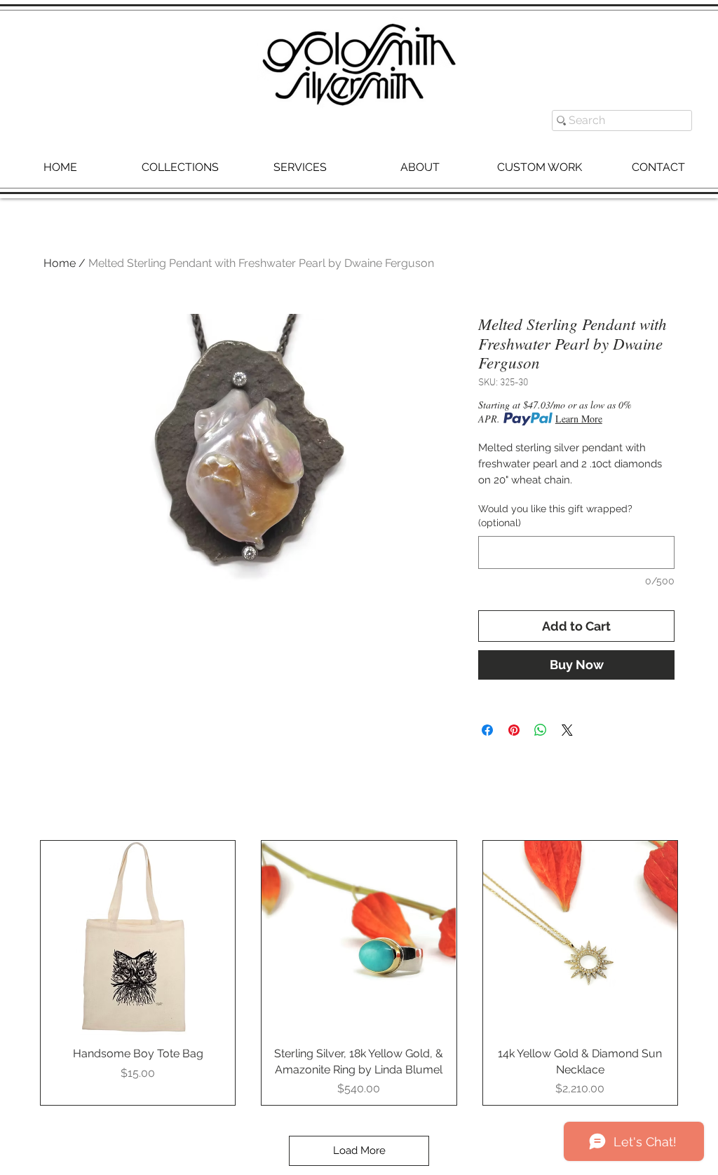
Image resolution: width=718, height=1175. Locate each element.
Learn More (578, 418)
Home (59, 263)
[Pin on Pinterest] (514, 730)
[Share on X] (567, 730)
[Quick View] (138, 938)
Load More (359, 1150)
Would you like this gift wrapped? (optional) (555, 515)
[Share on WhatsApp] (540, 730)
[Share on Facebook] (487, 730)
